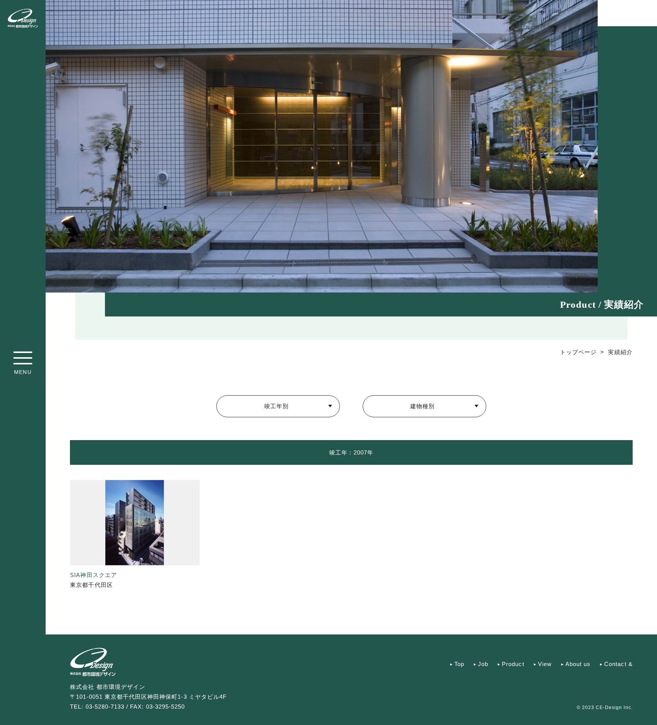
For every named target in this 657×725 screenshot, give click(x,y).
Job (483, 664)
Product (513, 664)
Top (459, 664)
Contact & (618, 664)
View (545, 664)
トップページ (578, 352)
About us (577, 664)
